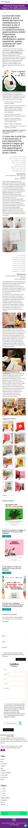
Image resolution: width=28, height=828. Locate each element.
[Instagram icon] (15, 827)
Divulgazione (4, 800)
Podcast (3, 766)
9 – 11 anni (3, 795)
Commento (5, 621)
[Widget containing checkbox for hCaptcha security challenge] (13, 723)
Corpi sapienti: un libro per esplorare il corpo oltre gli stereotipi (11, 568)
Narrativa (3, 804)
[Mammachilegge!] (10, 2)
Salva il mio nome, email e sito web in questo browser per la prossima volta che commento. (13, 654)
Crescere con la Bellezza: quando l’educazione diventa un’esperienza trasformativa (12, 605)
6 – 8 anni (3, 793)
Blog (2, 768)
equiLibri (6, 133)
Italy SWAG (16, 824)
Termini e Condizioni (6, 773)
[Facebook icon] (14, 827)
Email (4, 641)
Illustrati (3, 802)
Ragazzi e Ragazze (5, 798)
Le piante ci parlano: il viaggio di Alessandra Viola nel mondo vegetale (13, 531)
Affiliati (2, 779)
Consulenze (4, 763)
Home (2, 759)
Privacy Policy (4, 775)
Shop (2, 761)
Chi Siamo (3, 770)
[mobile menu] (26, 2)
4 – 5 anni (3, 791)
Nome (4, 636)
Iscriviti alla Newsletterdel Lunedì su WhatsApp (14, 813)
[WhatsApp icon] (12, 827)
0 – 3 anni (3, 788)
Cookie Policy (4, 777)
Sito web (4, 647)
